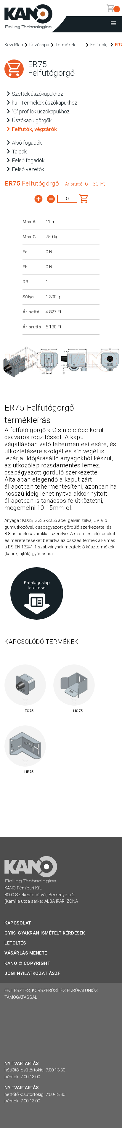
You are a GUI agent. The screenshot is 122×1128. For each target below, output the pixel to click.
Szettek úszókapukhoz (37, 94)
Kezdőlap (13, 44)
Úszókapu (39, 44)
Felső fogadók (28, 160)
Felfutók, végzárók (34, 129)
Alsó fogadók (27, 143)
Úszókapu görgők (32, 120)
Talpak (19, 151)
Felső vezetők (28, 169)
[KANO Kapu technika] (28, 27)
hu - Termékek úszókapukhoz (44, 103)
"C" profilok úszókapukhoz (41, 111)
